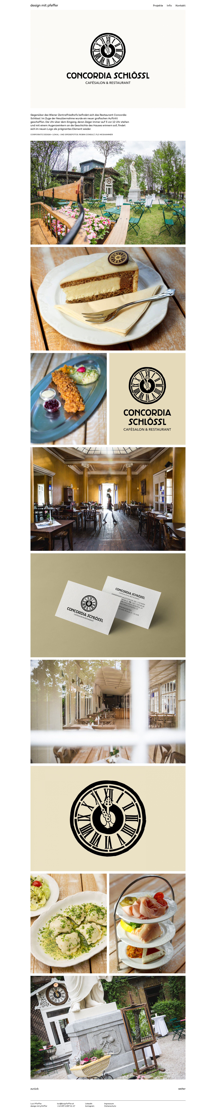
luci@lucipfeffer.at (65, 1103)
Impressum (109, 1103)
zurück (34, 1088)
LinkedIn (88, 1103)
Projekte (158, 5)
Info (169, 5)
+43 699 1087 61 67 (66, 1106)
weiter (182, 1088)
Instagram (89, 1106)
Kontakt (181, 5)
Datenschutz (110, 1106)
